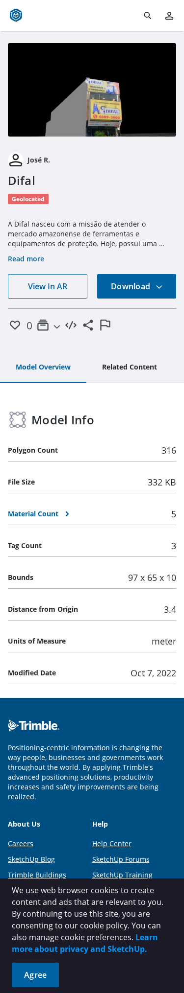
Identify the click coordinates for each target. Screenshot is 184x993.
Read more (26, 258)
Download (131, 286)
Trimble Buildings (37, 874)
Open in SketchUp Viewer (92, 89)
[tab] (43, 367)
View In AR (47, 286)
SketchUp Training (122, 874)
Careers (20, 843)
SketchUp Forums (121, 859)
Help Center (111, 843)
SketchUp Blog (31, 859)
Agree (35, 975)
